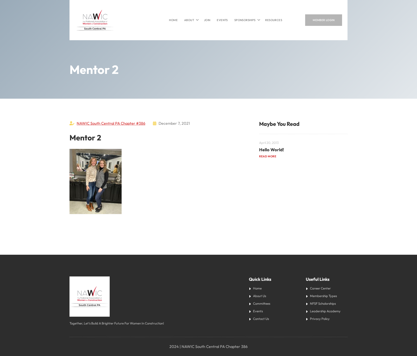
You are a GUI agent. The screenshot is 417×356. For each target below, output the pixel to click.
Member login (323, 20)
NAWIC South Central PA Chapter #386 (111, 123)
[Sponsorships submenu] (258, 19)
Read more (267, 156)
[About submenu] (196, 19)
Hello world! (271, 149)
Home (173, 20)
